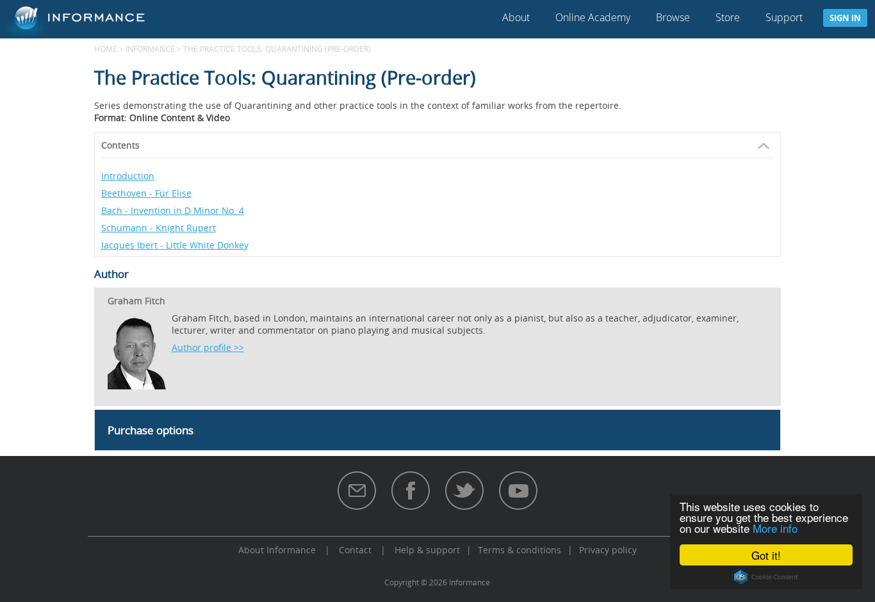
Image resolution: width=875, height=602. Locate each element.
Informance (150, 49)
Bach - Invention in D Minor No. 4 (172, 210)
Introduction (127, 176)
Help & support (427, 550)
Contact (355, 550)
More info (775, 528)
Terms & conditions (519, 550)
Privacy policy (608, 550)
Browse (673, 17)
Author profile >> (208, 347)
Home (105, 49)
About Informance (277, 550)
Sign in (845, 18)
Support (784, 17)
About (516, 17)
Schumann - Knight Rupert (158, 228)
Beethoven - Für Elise (146, 193)
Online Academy (592, 17)
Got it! (766, 555)
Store (728, 17)
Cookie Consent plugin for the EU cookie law (766, 577)
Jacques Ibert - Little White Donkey (175, 245)
